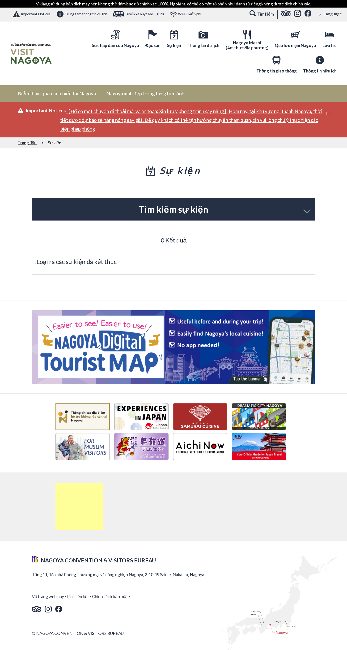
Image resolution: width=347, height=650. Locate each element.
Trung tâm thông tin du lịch (86, 14)
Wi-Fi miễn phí (189, 14)
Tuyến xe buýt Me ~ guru (144, 14)
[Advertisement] (79, 506)
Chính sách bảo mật (110, 596)
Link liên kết (78, 596)
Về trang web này (48, 596)
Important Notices (36, 14)
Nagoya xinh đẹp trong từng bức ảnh (145, 93)
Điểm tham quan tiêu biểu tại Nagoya (57, 93)
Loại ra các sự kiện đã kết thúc (77, 261)
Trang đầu (27, 142)
